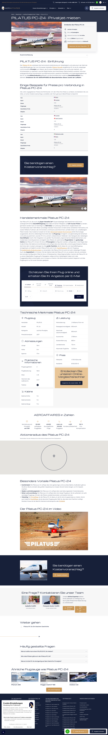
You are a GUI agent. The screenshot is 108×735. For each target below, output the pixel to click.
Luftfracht (82, 712)
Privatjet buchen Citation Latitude (70, 722)
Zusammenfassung (26, 55)
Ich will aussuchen (18, 727)
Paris (57, 97)
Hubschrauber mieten (84, 705)
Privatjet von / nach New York (51, 708)
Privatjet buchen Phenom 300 (69, 717)
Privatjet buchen (83, 702)
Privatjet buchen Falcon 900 (69, 726)
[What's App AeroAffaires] (97, 2)
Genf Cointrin (59, 118)
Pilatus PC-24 (27, 65)
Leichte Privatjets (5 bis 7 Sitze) (31, 14)
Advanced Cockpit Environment (61, 232)
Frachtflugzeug (62, 248)
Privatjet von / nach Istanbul (51, 706)
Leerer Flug (82, 716)
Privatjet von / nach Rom (50, 710)
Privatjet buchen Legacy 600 (69, 728)
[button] (3, 732)
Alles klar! (29, 727)
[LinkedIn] (100, 2)
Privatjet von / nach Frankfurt (51, 712)
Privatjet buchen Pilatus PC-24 (69, 710)
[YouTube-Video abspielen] (54, 531)
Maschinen (19, 14)
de (103, 2)
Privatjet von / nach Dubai (50, 714)
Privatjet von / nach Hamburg (51, 718)
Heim (12, 14)
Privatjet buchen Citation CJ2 (69, 712)
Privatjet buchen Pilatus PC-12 (69, 708)
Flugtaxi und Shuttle (84, 714)
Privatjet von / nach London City (52, 704)
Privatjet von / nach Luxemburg (52, 716)
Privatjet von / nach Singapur (51, 721)
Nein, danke (7, 727)
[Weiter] (85, 208)
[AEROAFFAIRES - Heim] (11, 8)
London (58, 100)
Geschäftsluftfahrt (83, 707)
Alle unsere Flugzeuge (54, 689)
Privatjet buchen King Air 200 (69, 719)
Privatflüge (34, 497)
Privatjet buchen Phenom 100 (69, 706)
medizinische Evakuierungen (31, 250)
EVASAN (62, 501)
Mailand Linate (59, 134)
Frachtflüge (34, 499)
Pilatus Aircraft (57, 67)
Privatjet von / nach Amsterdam (52, 723)
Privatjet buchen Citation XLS (69, 724)
